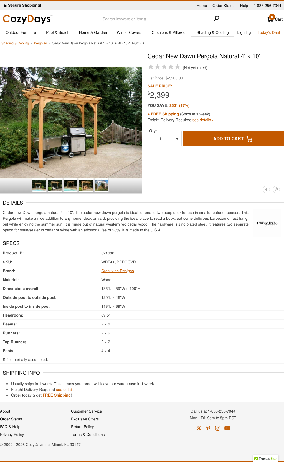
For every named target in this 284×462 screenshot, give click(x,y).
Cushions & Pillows (168, 32)
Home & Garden (93, 32)
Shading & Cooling (213, 32)
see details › (202, 119)
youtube (227, 428)
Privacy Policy (12, 434)
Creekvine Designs (117, 270)
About (5, 411)
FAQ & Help (10, 426)
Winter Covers (129, 32)
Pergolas (40, 43)
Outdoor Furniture (21, 32)
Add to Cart (229, 138)
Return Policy (82, 426)
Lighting (244, 32)
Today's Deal (269, 32)
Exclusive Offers (85, 418)
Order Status (223, 5)
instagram (217, 428)
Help (244, 5)
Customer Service (86, 411)
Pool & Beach (57, 32)
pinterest (208, 428)
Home (202, 5)
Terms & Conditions (88, 434)
